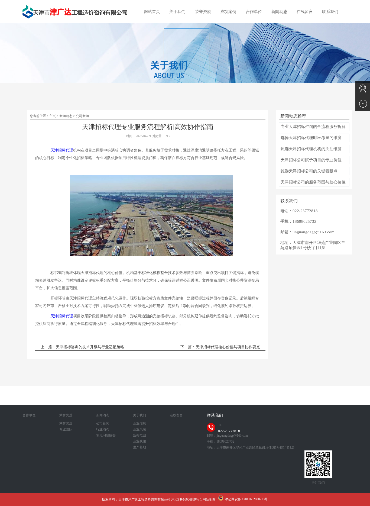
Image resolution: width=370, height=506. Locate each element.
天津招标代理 (61, 150)
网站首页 (152, 11)
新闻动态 (279, 11)
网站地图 (209, 499)
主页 (52, 116)
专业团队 (65, 429)
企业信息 (139, 423)
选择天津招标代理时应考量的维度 (311, 138)
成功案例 (228, 11)
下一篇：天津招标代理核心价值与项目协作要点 (220, 347)
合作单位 (254, 11)
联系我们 (330, 11)
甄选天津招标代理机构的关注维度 (311, 149)
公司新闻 (82, 116)
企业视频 (139, 441)
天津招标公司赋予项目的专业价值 (311, 160)
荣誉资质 (203, 11)
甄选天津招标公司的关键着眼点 (309, 171)
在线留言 (305, 11)
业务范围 (139, 435)
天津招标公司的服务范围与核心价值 (313, 182)
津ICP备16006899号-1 (186, 499)
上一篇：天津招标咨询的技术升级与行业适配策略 (82, 347)
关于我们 (177, 11)
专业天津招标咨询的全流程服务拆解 (313, 126)
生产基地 (139, 447)
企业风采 (139, 429)
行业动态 (102, 429)
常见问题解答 (106, 435)
